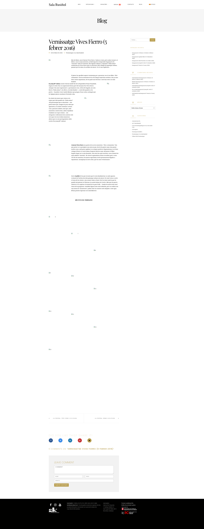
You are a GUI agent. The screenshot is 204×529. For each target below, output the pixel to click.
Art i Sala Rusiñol (136, 123)
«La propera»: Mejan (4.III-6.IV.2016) (105, 418)
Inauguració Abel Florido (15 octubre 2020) (143, 60)
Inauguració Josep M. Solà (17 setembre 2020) (143, 63)
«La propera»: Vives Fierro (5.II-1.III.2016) (65, 418)
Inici (79, 4)
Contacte (131, 4)
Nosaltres (104, 4)
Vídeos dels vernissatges (138, 136)
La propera (135, 129)
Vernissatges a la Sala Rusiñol (75, 53)
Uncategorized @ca (137, 131)
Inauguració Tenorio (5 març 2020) (141, 65)
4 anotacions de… (136, 121)
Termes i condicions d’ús (127, 503)
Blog (140, 4)
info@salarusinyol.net (72, 505)
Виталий (134, 89)
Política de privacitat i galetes (128, 505)
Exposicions (90, 4)
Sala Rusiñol (135, 77)
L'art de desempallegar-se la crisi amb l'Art (142, 126)
